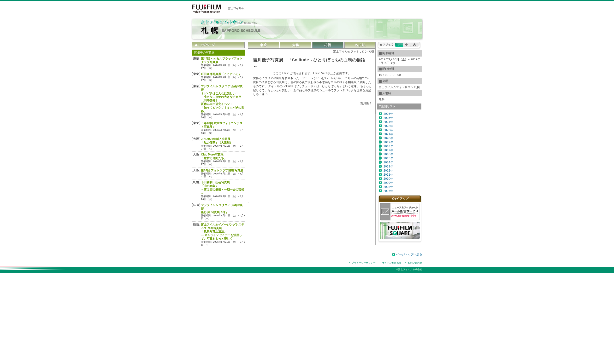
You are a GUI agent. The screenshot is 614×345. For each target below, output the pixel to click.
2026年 (388, 113)
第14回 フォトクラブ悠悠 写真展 (222, 170)
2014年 (388, 162)
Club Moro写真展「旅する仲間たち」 (214, 156)
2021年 (388, 134)
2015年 (388, 158)
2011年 (388, 174)
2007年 (388, 191)
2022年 (388, 130)
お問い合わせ (415, 262)
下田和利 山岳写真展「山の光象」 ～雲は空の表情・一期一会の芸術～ (222, 188)
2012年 (388, 170)
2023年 (388, 126)
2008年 (388, 187)
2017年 (388, 150)
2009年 (388, 182)
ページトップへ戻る (409, 254)
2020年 (388, 138)
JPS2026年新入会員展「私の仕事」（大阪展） (217, 140)
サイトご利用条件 (391, 262)
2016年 (388, 154)
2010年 (388, 178)
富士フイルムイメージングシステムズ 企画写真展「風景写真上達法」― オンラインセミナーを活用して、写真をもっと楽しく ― (222, 232)
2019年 (388, 142)
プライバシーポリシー (364, 262)
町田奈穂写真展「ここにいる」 (221, 74)
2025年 (388, 118)
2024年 (388, 122)
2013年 (388, 166)
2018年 (388, 146)
